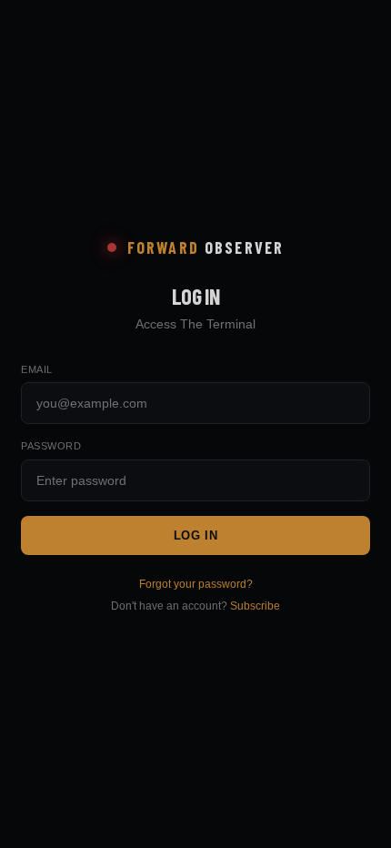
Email (37, 369)
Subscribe (255, 606)
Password (51, 445)
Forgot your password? (196, 584)
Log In (196, 535)
